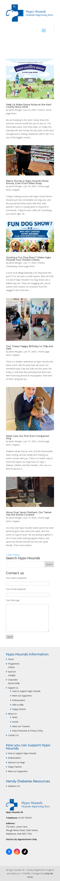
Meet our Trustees (21, 726)
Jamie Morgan (15, 109)
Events (41, 109)
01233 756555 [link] (25, 817)
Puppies (16, 189)
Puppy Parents (19, 709)
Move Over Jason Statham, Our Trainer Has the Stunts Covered (29, 513)
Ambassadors (18, 700)
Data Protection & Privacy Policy (27, 730)
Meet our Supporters (22, 695)
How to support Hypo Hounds (26, 691)
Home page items (26, 266)
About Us (12, 713)
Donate (32, 40)
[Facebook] (9, 852)
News (15, 717)
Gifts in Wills (18, 704)
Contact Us (13, 735)
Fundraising (11, 266)
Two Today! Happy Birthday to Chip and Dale (29, 347)
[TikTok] (25, 852)
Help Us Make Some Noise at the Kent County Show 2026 (28, 105)
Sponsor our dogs (16, 762)
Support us (13, 687)
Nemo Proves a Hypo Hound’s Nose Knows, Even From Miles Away (27, 182)
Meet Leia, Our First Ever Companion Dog (27, 437)
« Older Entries (13, 554)
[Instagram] (17, 852)
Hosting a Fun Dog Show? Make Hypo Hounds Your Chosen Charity (28, 258)
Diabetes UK (14, 786)
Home (11, 659)
